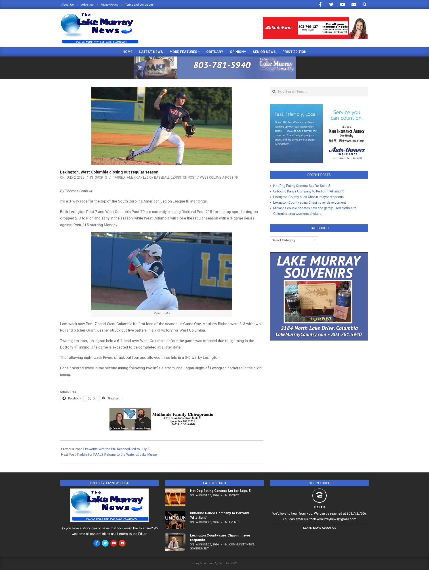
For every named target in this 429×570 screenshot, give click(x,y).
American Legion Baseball (148, 177)
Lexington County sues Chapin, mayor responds (308, 197)
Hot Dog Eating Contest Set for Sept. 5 (301, 186)
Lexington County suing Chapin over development (309, 202)
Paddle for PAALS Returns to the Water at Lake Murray (117, 455)
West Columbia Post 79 (219, 177)
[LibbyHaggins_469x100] (315, 19)
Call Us (320, 507)
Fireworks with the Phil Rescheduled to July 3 (116, 449)
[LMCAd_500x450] (319, 255)
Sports (101, 177)
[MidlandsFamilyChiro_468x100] (161, 411)
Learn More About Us (319, 527)
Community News (241, 544)
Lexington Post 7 (185, 177)
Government (199, 548)
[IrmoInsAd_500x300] (319, 107)
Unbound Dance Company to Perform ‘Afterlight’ (308, 191)
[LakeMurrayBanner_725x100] (215, 58)
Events (234, 495)
